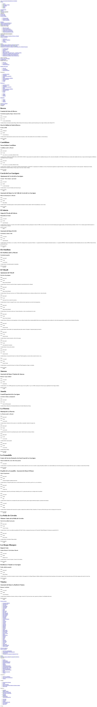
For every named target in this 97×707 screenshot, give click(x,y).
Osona (4, 629)
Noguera (4, 628)
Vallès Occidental (6, 645)
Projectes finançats (6, 64)
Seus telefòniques (6, 79)
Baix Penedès (5, 615)
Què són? (4, 62)
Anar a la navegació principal (5, 0)
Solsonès (4, 640)
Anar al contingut (14, 0)
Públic (4, 77)
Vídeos (4, 93)
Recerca (4, 50)
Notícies (4, 95)
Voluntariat (5, 75)
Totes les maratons (6, 51)
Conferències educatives (7, 76)
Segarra (4, 637)
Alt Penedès (5, 607)
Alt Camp (4, 605)
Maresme (4, 625)
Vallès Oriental (5, 646)
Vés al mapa (2, 104)
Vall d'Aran (5, 644)
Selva (4, 639)
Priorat (4, 634)
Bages (4, 610)
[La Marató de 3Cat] (14, 46)
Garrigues (4, 621)
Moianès (4, 626)
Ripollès (4, 636)
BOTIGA (8, 45)
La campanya (5, 63)
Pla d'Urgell (5, 632)
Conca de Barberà (6, 619)
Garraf (4, 620)
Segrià (4, 638)
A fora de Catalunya (6, 603)
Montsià (4, 627)
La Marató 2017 (3, 59)
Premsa (4, 40)
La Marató (4, 41)
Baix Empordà (5, 613)
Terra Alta (4, 642)
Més (12, 52)
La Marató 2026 (5, 48)
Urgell (4, 643)
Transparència (5, 49)
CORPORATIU (3, 9)
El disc (4, 81)
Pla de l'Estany (5, 633)
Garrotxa (4, 622)
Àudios (4, 94)
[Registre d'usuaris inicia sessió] (6, 11)
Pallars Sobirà (5, 631)
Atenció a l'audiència (6, 39)
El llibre (4, 80)
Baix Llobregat (5, 614)
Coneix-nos (5, 38)
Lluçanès (4, 624)
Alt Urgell (4, 608)
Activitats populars (6, 74)
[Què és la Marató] (3, 103)
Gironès (4, 623)
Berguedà (4, 617)
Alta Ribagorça (5, 604)
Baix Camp (5, 611)
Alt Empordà (5, 606)
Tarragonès (5, 641)
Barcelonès (5, 616)
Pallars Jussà (5, 630)
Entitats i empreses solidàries (8, 78)
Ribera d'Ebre (5, 635)
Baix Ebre (4, 612)
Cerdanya (4, 618)
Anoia (4, 609)
